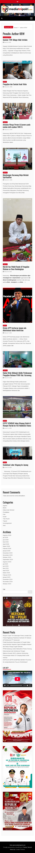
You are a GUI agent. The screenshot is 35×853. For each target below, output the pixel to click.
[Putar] (5, 685)
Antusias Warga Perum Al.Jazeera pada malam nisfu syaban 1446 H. (16, 125)
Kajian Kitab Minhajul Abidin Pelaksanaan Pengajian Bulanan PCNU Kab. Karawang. (17, 374)
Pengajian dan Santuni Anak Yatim (15, 84)
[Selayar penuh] (30, 685)
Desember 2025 (7, 553)
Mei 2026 (6, 542)
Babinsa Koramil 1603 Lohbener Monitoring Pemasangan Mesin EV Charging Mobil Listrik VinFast (16, 655)
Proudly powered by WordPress (12, 847)
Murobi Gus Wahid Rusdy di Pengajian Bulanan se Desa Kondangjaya (16, 267)
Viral (4, 525)
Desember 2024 (7, 579)
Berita (4, 81)
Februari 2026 (7, 548)
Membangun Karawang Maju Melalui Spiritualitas (15, 176)
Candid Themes (20, 849)
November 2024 (8, 581)
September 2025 (8, 559)
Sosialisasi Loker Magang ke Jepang (15, 464)
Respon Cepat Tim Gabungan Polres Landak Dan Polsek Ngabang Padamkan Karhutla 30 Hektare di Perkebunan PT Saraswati (17, 638)
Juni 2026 (5, 540)
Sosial (4, 516)
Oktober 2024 (7, 584)
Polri (4, 514)
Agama (5, 122)
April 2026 (6, 544)
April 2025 (6, 570)
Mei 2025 (6, 568)
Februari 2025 (7, 575)
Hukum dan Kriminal (8, 510)
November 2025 (8, 555)
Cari (4, 589)
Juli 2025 (5, 564)
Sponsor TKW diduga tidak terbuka (15, 39)
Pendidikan (6, 512)
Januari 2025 (6, 577)
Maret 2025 (6, 573)
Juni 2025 (5, 566)
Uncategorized (7, 37)
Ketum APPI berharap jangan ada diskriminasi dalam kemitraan (14, 329)
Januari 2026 (6, 551)
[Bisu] (27, 685)
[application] (17, 679)
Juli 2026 (5, 537)
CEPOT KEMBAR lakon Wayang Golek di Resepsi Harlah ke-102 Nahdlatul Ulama (17, 424)
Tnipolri (5, 521)
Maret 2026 (6, 546)
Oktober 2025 (7, 557)
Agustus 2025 (7, 562)
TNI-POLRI (6, 519)
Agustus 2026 (7, 535)
